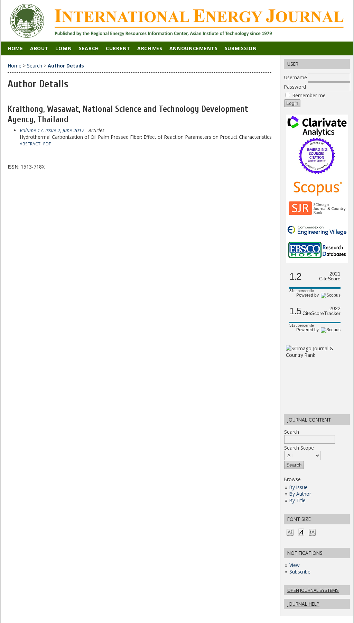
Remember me (309, 95)
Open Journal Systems (313, 590)
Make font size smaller (290, 532)
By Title (297, 500)
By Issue (298, 487)
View (294, 565)
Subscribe (299, 571)
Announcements (193, 48)
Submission (241, 48)
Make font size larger (312, 532)
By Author (300, 493)
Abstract (30, 143)
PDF (47, 143)
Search (291, 431)
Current (118, 48)
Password (295, 86)
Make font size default (301, 532)
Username (295, 77)
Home (15, 48)
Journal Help (303, 604)
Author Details (66, 65)
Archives (149, 48)
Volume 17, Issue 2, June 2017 (52, 130)
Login (63, 48)
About (39, 48)
